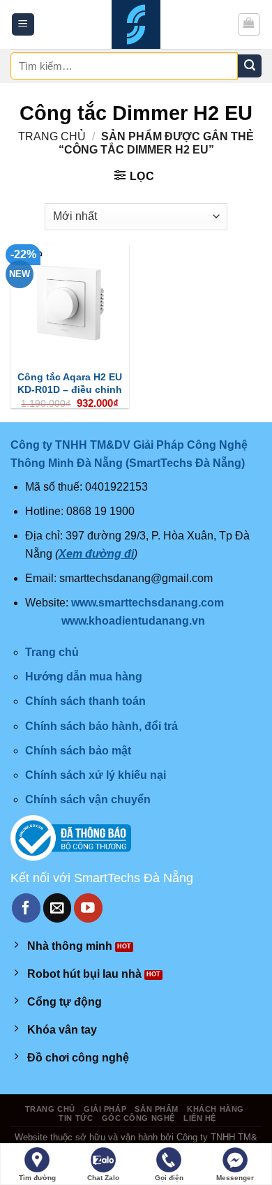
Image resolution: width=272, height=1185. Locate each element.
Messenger (235, 1178)
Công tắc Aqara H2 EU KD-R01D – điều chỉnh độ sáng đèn (69, 389)
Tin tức (76, 1118)
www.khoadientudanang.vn (133, 621)
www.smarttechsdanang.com (147, 603)
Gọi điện (169, 1178)
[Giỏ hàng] (249, 24)
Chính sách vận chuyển (88, 799)
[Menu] (23, 24)
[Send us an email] (57, 907)
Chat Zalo (103, 1178)
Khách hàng (215, 1109)
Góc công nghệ (138, 1118)
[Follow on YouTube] (88, 907)
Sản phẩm (156, 1109)
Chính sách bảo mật (78, 751)
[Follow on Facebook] (26, 907)
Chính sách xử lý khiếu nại (95, 775)
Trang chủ (52, 136)
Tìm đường (37, 1178)
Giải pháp (105, 1109)
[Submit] (250, 66)
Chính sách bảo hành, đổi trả (101, 726)
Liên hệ (199, 1118)
